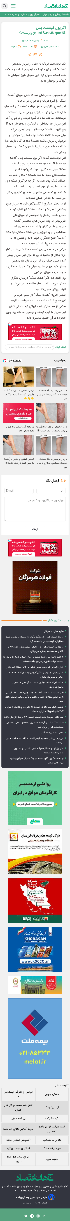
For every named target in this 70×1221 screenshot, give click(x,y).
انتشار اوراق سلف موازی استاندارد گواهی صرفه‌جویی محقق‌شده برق (37, 685)
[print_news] (41, 55)
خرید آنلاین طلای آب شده (18, 1129)
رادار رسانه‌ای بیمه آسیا (52, 733)
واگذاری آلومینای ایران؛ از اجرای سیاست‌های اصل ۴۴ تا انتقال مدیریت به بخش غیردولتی (36, 649)
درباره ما (27, 1203)
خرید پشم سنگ (52, 1148)
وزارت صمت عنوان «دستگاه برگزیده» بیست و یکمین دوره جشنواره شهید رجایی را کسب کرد (35, 639)
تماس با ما (41, 1203)
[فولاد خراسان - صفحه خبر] (35, 949)
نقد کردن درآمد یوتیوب (18, 1148)
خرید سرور (52, 1159)
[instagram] (38, 1217)
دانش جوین (52, 1094)
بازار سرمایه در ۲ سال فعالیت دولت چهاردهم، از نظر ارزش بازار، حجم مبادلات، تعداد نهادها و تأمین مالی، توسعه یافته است (34, 697)
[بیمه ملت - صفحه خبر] (35, 1038)
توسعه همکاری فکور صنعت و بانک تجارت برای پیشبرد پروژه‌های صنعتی (37, 760)
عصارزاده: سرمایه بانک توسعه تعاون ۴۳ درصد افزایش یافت (34, 717)
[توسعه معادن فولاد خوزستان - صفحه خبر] (35, 851)
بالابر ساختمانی (52, 1140)
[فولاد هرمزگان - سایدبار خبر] (35, 587)
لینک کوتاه (60, 347)
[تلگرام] (29, 55)
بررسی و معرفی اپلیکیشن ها (18, 1094)
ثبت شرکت (51, 1118)
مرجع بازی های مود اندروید (18, 1159)
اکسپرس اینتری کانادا (18, 1140)
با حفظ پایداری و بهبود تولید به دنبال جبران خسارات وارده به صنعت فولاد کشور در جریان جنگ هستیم (37, 14)
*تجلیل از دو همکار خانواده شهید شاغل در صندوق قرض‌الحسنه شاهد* (39, 750)
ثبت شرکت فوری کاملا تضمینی (52, 1129)
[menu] (13, 6)
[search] (4, 6)
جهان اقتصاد (16, 1186)
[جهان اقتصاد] (56, 6)
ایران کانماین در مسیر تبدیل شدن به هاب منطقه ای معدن (35, 667)
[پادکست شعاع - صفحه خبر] (35, 798)
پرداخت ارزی (18, 1118)
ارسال (35, 529)
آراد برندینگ (52, 1107)
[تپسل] (10, 324)
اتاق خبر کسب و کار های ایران (18, 1107)
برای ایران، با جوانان (54, 631)
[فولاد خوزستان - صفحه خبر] (35, 900)
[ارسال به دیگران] (35, 55)
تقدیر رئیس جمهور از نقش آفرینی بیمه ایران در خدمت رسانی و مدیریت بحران (36, 675)
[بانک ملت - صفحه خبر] (35, 985)
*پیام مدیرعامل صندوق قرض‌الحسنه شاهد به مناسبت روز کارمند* (35, 740)
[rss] (44, 1217)
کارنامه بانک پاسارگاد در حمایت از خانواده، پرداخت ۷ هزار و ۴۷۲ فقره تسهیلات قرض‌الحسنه (34, 709)
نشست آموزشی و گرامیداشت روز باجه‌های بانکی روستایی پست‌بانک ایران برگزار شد (35, 725)
